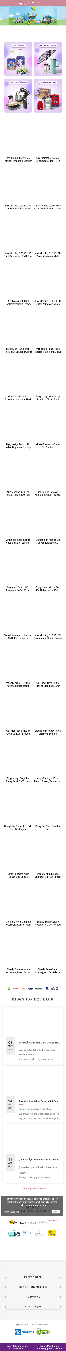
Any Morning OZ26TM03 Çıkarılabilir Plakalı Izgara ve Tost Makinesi (47, 208)
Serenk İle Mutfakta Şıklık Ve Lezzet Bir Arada (39, 1042)
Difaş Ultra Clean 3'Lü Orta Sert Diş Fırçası (18, 828)
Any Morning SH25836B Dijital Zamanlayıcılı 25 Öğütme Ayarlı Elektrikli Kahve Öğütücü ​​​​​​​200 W (48, 305)
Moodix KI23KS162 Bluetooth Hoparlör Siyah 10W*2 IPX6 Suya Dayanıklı (18, 401)
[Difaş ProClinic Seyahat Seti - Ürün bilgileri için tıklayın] (48, 807)
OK (55, 1211)
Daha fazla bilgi (11, 1212)
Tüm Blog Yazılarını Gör (33, 1188)
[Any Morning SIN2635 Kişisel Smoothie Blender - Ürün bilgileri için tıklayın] (18, 139)
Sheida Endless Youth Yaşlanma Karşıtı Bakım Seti (18, 972)
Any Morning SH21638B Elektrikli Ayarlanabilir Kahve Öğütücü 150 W (48, 256)
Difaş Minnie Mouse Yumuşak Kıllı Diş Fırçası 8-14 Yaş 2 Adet (48, 876)
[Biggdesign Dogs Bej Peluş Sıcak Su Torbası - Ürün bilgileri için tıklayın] (18, 759)
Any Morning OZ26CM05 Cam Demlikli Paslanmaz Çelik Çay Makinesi (18, 208)
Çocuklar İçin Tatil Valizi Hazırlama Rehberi (39, 1159)
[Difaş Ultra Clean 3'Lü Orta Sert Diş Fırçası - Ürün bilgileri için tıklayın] (18, 807)
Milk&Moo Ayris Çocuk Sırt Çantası (48, 446)
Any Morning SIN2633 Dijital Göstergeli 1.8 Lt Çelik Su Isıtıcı (48, 160)
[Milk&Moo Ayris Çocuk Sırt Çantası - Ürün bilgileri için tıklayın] (48, 425)
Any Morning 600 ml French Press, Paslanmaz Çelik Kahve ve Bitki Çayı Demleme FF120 (48, 783)
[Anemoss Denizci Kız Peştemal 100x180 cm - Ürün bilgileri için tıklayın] (18, 568)
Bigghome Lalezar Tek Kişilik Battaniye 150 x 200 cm (48, 590)
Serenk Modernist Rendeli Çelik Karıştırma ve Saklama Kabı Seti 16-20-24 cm (18, 640)
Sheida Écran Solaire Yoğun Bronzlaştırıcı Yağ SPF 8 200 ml (48, 924)
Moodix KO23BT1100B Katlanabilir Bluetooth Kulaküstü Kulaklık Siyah (18, 685)
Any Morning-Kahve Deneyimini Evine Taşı (39, 1101)
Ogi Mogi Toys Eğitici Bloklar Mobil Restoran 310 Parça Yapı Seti (48, 685)
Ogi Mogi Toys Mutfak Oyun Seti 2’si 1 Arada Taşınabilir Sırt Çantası (18, 733)
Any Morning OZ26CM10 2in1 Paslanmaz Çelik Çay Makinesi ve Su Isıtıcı (18, 256)
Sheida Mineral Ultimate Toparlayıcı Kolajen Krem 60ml (18, 924)
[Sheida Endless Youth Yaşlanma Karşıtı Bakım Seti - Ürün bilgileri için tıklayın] (18, 950)
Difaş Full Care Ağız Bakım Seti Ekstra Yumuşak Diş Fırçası (18, 876)
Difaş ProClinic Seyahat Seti (47, 828)
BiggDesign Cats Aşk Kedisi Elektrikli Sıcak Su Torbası (48, 495)
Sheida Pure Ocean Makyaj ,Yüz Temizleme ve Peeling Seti (47, 972)
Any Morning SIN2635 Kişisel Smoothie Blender (18, 159)
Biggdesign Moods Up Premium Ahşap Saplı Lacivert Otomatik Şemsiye (48, 401)
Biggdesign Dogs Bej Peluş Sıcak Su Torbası (18, 780)
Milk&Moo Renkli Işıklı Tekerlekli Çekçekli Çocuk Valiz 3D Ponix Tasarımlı (48, 351)
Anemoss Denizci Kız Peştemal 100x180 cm (18, 589)
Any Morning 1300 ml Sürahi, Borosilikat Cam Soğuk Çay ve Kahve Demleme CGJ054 (18, 496)
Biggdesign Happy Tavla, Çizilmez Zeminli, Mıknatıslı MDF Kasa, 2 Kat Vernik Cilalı (48, 735)
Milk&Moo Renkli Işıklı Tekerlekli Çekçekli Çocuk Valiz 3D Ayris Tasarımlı (18, 351)
